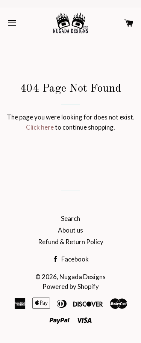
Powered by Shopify (70, 286)
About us (70, 230)
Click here (40, 127)
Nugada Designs (82, 277)
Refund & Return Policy (70, 242)
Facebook (74, 259)
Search (70, 218)
